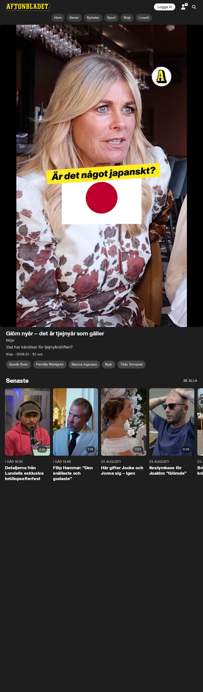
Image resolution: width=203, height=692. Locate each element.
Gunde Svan (18, 176)
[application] (101, 82)
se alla (190, 192)
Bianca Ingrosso (84, 176)
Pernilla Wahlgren (50, 176)
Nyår (108, 176)
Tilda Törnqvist (131, 176)
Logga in (164, 7)
